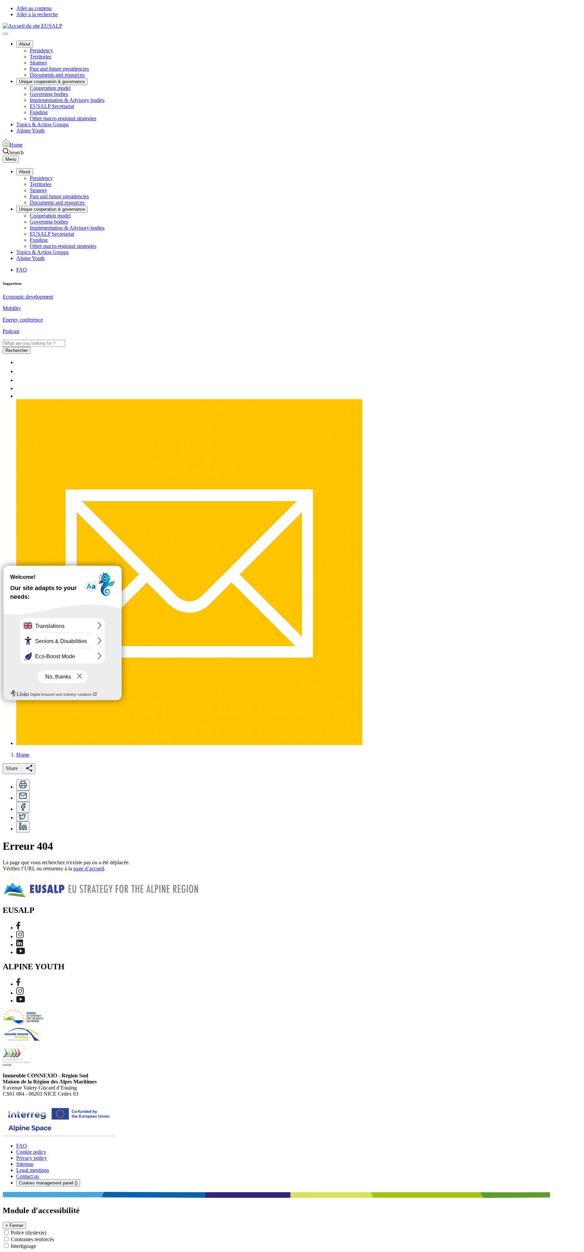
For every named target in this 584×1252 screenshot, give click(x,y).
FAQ (21, 270)
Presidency (41, 50)
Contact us (27, 1176)
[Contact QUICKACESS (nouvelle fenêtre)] (189, 743)
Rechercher (16, 350)
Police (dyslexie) (28, 1232)
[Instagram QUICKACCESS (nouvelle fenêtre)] (20, 380)
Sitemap (24, 1164)
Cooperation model (50, 88)
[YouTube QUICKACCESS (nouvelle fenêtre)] (20, 396)
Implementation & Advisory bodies (67, 100)
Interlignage (23, 1246)
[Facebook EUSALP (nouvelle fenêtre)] (18, 927)
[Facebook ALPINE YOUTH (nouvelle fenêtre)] (18, 984)
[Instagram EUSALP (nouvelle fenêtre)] (20, 936)
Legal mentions (32, 1170)
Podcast (11, 331)
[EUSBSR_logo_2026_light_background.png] (23, 1023)
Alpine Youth (30, 130)
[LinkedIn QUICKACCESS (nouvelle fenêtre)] (19, 388)
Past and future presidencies (59, 69)
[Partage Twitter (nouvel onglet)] (22, 817)
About (24, 44)
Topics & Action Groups (42, 124)
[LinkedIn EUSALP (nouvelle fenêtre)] (19, 944)
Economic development (28, 297)
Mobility (12, 308)
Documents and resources (57, 75)
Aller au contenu (34, 8)
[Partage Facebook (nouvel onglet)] (23, 807)
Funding (39, 112)
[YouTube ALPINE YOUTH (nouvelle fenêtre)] (20, 1000)
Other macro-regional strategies (63, 118)
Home (22, 755)
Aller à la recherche (37, 14)
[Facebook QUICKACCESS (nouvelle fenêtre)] (18, 371)
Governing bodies (49, 94)
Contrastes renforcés (32, 1239)
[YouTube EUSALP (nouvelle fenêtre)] (20, 952)
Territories (40, 56)
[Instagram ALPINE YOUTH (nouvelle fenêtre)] (20, 993)
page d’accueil (88, 868)
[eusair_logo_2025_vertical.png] (16, 1064)
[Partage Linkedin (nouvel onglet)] (23, 827)
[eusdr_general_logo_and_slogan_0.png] (23, 1041)
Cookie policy (31, 1152)
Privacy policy (31, 1158)
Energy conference (23, 320)
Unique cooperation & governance (52, 81)
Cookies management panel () (48, 1182)
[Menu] (5, 34)
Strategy (38, 63)
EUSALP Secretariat (52, 106)
